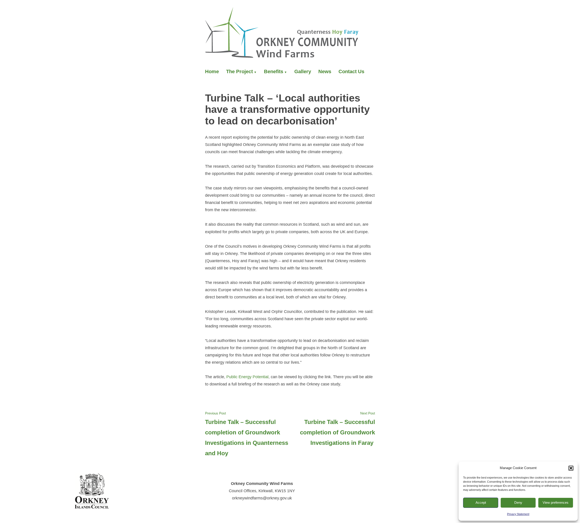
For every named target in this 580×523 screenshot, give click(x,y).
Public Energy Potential (247, 377)
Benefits (273, 71)
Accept (481, 502)
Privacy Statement (518, 514)
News (324, 71)
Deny (518, 502)
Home (212, 71)
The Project (239, 71)
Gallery (302, 71)
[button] (571, 468)
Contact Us (351, 71)
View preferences (555, 502)
